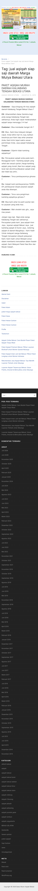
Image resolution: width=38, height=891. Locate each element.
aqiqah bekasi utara (10, 95)
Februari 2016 (6, 705)
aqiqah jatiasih (7, 803)
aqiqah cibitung (7, 795)
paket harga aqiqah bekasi (11, 312)
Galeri (3, 303)
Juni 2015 (5, 741)
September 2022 (7, 534)
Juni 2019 (5, 591)
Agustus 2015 (6, 732)
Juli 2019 (5, 587)
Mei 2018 (5, 622)
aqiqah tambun (7, 817)
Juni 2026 (5, 455)
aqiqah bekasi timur (8, 786)
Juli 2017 (5, 666)
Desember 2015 (7, 714)
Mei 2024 (5, 490)
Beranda (4, 59)
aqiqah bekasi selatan (9, 782)
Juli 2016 (5, 683)
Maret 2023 (6, 516)
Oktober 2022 (6, 530)
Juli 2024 (5, 486)
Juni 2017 (5, 670)
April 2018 (5, 626)
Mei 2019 (5, 595)
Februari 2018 (6, 635)
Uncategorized (7, 852)
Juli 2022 (5, 543)
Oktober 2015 (6, 723)
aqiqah (4, 768)
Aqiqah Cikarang (7, 799)
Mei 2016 (5, 692)
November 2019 (7, 569)
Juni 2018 (5, 617)
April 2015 (5, 745)
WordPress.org (7, 875)
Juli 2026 (5, 450)
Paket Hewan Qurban (9, 320)
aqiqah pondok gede (9, 812)
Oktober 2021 (6, 560)
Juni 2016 (5, 688)
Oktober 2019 (6, 573)
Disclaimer (5, 298)
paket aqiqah (6, 839)
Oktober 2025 (6, 464)
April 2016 (5, 697)
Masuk (4, 862)
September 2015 (7, 727)
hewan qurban (7, 834)
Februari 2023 (6, 521)
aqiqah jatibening (8, 808)
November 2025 (7, 459)
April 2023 (5, 512)
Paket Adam (6, 307)
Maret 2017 (5, 675)
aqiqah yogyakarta (8, 821)
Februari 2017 (6, 679)
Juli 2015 (5, 736)
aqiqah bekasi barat (8, 777)
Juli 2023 (5, 499)
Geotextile (5, 830)
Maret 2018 (6, 631)
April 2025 (5, 468)
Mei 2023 (5, 508)
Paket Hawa (6, 316)
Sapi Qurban (6, 843)
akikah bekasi (6, 764)
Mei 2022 (5, 552)
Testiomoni (5, 334)
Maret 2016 (6, 701)
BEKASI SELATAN (8, 825)
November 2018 (7, 600)
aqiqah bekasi (6, 773)
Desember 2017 (7, 644)
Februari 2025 (6, 472)
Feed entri (5, 866)
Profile (4, 329)
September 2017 (7, 657)
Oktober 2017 (6, 653)
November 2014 (7, 754)
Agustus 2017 (6, 661)
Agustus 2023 (6, 494)
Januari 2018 (6, 639)
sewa (3, 847)
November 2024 (7, 481)
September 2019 (7, 578)
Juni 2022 (5, 547)
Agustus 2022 (6, 538)
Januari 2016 (6, 710)
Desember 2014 (7, 749)
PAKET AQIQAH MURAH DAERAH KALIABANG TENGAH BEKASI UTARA (16, 88)
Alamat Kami (6, 294)
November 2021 (7, 556)
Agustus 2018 (6, 609)
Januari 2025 (6, 477)
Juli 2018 (5, 613)
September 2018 (7, 604)
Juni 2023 (5, 503)
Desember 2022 (7, 525)
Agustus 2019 (6, 582)
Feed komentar (7, 871)
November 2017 (7, 648)
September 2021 (7, 565)
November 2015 (7, 719)
